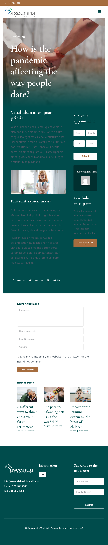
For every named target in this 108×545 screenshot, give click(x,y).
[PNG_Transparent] (19, 464)
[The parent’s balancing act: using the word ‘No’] (54, 394)
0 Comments (30, 431)
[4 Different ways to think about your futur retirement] (27, 394)
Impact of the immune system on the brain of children (80, 417)
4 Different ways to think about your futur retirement (27, 417)
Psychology (18, 36)
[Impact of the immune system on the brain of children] (80, 394)
